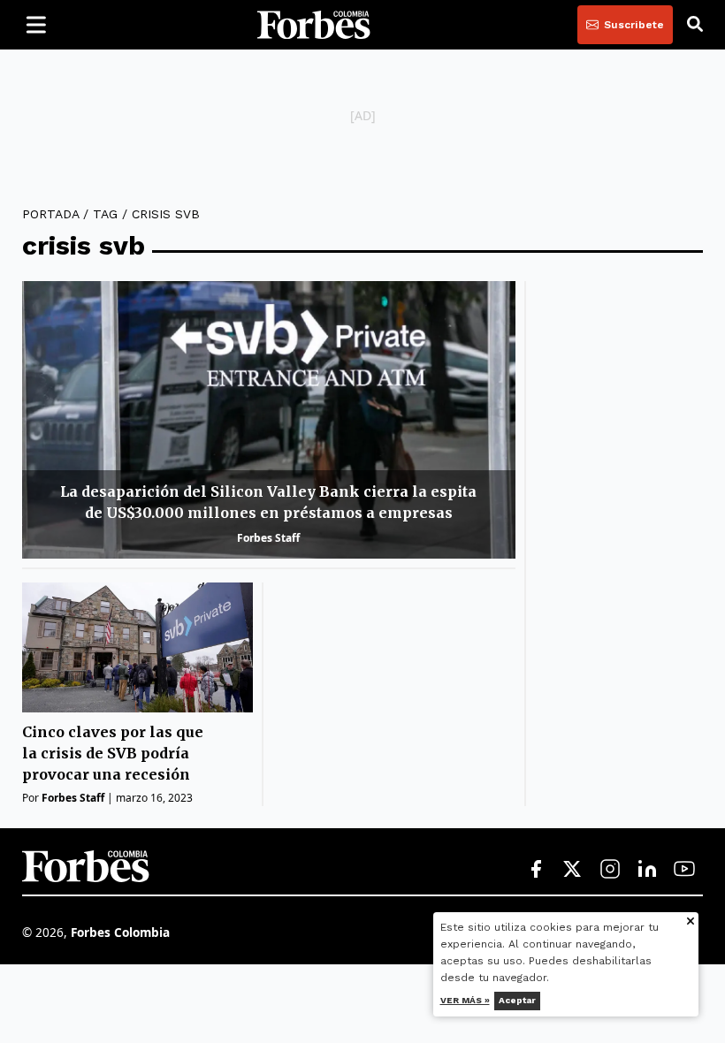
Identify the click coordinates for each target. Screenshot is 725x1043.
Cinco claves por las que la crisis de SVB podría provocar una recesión (112, 753)
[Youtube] (684, 869)
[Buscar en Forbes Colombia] (695, 25)
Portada (50, 214)
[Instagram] (610, 869)
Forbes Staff (268, 537)
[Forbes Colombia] (313, 25)
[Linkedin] (647, 869)
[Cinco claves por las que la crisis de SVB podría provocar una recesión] (137, 647)
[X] (573, 869)
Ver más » (465, 1000)
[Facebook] (535, 869)
